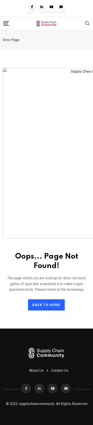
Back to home (46, 305)
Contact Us (59, 370)
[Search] (87, 22)
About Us (36, 370)
